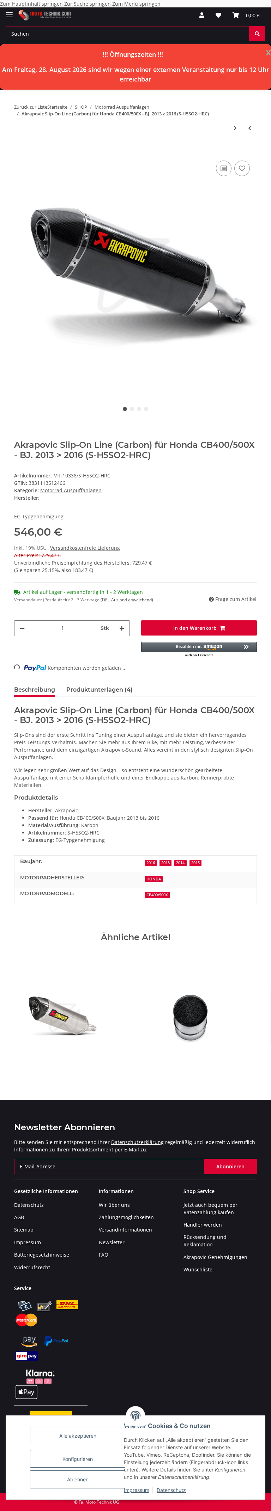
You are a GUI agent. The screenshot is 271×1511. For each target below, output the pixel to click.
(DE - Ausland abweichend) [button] (127, 600)
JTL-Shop (234, 1502)
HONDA (153, 879)
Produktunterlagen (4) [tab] (99, 689)
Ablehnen (78, 1479)
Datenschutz (171, 1490)
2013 (165, 862)
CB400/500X (157, 894)
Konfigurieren (77, 1459)
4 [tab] (146, 409)
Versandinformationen (125, 1229)
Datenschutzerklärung (137, 1142)
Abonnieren (230, 1166)
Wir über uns (114, 1205)
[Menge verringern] (22, 628)
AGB (19, 1217)
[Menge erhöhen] (122, 628)
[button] (202, 15)
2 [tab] (132, 409)
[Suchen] (257, 33)
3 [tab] (139, 409)
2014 (180, 862)
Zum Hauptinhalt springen (32, 3)
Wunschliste (197, 1269)
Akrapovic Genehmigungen (215, 1257)
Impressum (136, 1490)
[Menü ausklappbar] (9, 11)
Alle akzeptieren (77, 1436)
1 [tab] (125, 409)
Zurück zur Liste (30, 107)
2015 (195, 862)
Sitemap (24, 1229)
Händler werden (202, 1224)
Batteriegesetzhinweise (41, 1254)
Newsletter (112, 1242)
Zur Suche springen (88, 3)
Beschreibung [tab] (34, 689)
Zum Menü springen (136, 3)
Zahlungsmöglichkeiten (126, 1217)
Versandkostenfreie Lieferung (85, 547)
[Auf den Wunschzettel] (242, 168)
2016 (150, 862)
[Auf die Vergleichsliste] (223, 168)
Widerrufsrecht (32, 1267)
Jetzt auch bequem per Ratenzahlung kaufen (210, 1209)
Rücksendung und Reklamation (205, 1241)
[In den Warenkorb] (19, 148)
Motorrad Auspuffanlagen (71, 490)
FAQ (103, 1254)
